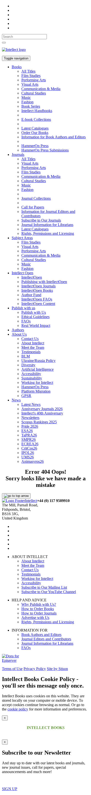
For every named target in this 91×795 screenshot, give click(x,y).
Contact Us (30, 339)
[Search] (4, 42)
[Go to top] (16, 496)
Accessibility (31, 374)
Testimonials (31, 352)
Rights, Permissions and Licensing (47, 233)
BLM (25, 356)
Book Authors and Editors (41, 635)
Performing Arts (33, 80)
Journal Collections (36, 198)
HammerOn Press (35, 146)
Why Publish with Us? (38, 604)
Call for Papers (32, 207)
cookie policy (18, 709)
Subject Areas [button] (22, 238)
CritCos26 (29, 448)
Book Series (30, 106)
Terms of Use (12, 669)
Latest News (31, 404)
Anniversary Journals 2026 (42, 409)
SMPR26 (28, 439)
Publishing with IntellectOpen (44, 282)
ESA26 (27, 431)
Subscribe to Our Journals (41, 220)
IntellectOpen (31, 277)
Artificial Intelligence (37, 369)
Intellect (31, 501)
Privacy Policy (35, 669)
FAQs (26, 321)
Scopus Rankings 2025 (39, 422)
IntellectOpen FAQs (36, 299)
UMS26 (27, 457)
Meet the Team (32, 347)
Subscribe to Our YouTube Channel (48, 592)
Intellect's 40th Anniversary (42, 413)
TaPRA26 (29, 435)
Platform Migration (35, 391)
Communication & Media (40, 89)
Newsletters (30, 418)
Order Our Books (34, 133)
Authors (18, 330)
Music (26, 97)
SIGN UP (9, 789)
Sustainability (31, 378)
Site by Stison (57, 669)
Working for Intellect (37, 382)
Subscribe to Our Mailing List (44, 587)
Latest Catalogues (35, 128)
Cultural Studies (33, 93)
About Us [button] (19, 334)
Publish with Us (33, 312)
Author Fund (31, 295)
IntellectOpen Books (37, 290)
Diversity (28, 365)
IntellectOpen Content (38, 304)
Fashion (27, 102)
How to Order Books (37, 609)
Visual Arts (29, 84)
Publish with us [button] (23, 308)
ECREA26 (29, 444)
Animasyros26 (32, 461)
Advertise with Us (35, 617)
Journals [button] (18, 154)
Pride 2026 (29, 426)
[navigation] (24, 36)
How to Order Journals (39, 613)
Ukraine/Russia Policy (38, 361)
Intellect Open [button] (22, 273)
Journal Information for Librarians (47, 225)
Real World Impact (35, 325)
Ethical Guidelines (35, 317)
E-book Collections (36, 119)
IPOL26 (27, 453)
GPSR (26, 396)
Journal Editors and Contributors (46, 639)
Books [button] (17, 67)
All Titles (28, 71)
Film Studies (31, 76)
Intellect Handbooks (36, 111)
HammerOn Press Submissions (45, 150)
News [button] (16, 400)
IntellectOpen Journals (38, 286)
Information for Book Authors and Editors (53, 137)
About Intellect (32, 343)
